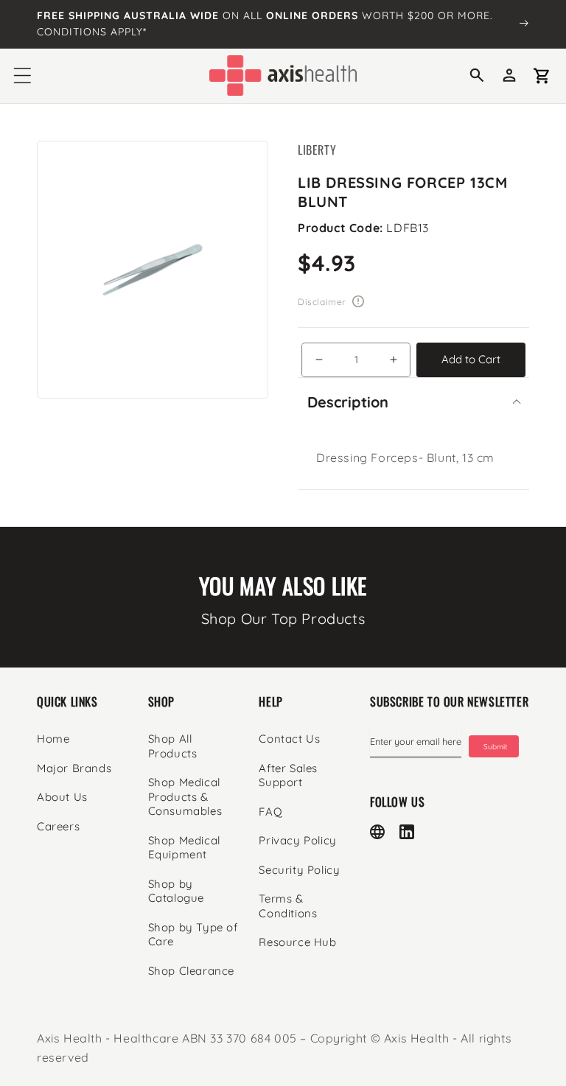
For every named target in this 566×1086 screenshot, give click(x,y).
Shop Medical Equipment (184, 847)
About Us (62, 797)
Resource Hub (297, 942)
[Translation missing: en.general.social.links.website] (377, 831)
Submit (495, 747)
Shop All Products (173, 746)
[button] (22, 76)
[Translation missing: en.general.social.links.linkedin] (406, 831)
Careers (58, 826)
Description (347, 402)
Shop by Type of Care (193, 934)
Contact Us (289, 739)
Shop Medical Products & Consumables (185, 796)
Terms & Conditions (288, 905)
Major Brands (74, 768)
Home (53, 739)
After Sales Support (288, 775)
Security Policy (299, 870)
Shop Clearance (191, 971)
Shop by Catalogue (176, 891)
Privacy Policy (297, 840)
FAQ (270, 812)
